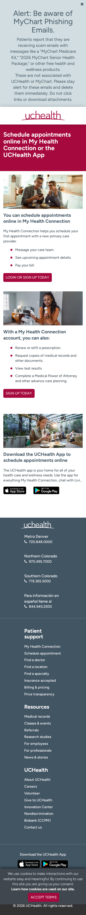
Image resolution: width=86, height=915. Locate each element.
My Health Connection (42, 646)
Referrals (31, 730)
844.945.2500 (40, 606)
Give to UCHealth (38, 800)
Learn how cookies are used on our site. (43, 889)
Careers (30, 786)
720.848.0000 (40, 542)
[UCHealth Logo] (37, 525)
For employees (36, 743)
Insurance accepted (40, 680)
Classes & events (37, 723)
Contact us (33, 827)
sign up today (19, 393)
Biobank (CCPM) (37, 820)
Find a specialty (36, 674)
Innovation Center (38, 807)
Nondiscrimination (38, 813)
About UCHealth (37, 779)
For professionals (37, 750)
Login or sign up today (27, 277)
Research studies (37, 737)
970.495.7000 (40, 561)
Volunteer (32, 793)
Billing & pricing (36, 687)
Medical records (37, 716)
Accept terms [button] (44, 897)
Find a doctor (34, 660)
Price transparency (39, 694)
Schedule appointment (42, 653)
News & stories (36, 757)
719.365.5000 (40, 581)
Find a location (35, 667)
